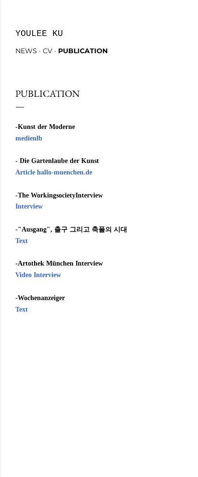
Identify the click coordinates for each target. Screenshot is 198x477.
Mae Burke (125, 433)
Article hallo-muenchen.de (53, 172)
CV (47, 51)
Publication (83, 51)
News (26, 51)
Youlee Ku (39, 33)
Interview (29, 206)
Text (21, 240)
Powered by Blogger (106, 415)
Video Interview (38, 275)
